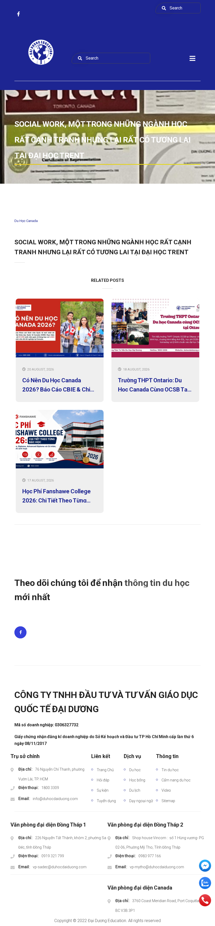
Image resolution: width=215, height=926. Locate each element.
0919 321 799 (52, 856)
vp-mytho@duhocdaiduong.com (157, 867)
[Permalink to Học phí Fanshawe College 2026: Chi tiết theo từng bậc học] (60, 467)
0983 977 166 (149, 856)
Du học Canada (26, 221)
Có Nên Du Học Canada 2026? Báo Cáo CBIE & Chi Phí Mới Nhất (56, 384)
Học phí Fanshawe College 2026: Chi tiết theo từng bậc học (56, 495)
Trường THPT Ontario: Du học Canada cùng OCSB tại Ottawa (153, 384)
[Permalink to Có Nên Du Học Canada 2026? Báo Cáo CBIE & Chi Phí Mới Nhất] (60, 356)
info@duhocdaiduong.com (55, 799)
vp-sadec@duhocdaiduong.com (60, 867)
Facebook (20, 632)
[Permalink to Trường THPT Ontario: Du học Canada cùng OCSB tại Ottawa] (155, 356)
